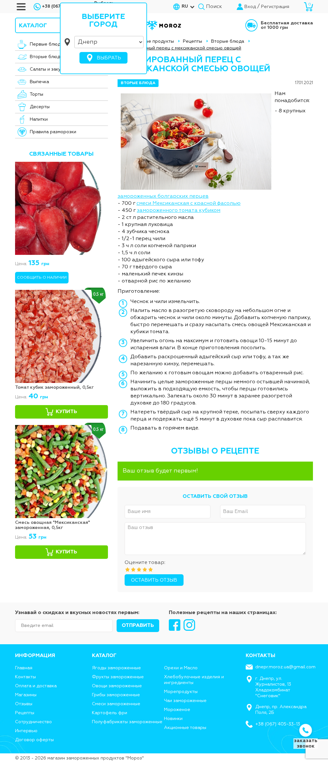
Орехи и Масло (181, 668)
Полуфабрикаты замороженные (127, 722)
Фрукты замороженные (118, 677)
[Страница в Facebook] (174, 625)
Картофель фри (109, 713)
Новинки (173, 718)
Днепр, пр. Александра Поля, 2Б (281, 710)
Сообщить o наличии (42, 278)
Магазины (26, 695)
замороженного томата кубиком (178, 210)
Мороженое (177, 709)
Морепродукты (181, 691)
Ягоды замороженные (116, 668)
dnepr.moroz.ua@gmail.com (285, 667)
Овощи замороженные (117, 686)
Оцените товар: (145, 562)
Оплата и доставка (36, 686)
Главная (23, 668)
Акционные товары (185, 727)
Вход (250, 6)
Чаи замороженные (185, 700)
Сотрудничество (33, 722)
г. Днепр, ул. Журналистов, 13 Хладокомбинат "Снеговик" (273, 687)
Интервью (26, 731)
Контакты (25, 677)
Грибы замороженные (116, 695)
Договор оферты (34, 740)
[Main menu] (21, 7)
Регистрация (275, 6)
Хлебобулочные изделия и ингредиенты (194, 680)
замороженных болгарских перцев (163, 196)
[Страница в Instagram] (189, 625)
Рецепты (24, 713)
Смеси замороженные (116, 704)
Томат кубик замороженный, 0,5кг (54, 387)
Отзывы (23, 704)
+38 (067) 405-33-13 (277, 724)
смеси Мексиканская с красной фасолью (188, 203)
